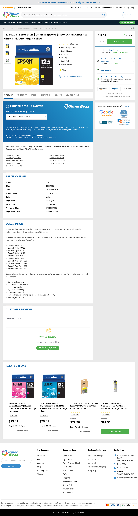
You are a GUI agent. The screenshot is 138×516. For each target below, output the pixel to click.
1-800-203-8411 (123, 464)
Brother (11, 22)
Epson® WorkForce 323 (14, 166)
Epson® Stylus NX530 (56, 155)
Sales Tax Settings (95, 456)
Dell (26, 22)
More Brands (60, 22)
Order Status (107, 7)
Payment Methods (70, 481)
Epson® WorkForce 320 (57, 160)
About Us (41, 456)
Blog (132, 7)
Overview (8, 95)
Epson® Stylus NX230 (56, 158)
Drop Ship (92, 470)
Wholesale (92, 463)
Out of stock (22, 430)
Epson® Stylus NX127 (13, 155)
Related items (72, 95)
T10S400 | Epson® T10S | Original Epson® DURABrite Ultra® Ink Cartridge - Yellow (114, 406)
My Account (114, 15)
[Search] (104, 15)
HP (5, 22)
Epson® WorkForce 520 (47, 28)
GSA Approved (94, 459)
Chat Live (126, 106)
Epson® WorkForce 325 (57, 163)
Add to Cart (115, 432)
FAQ (127, 7)
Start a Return (68, 470)
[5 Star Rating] (106, 113)
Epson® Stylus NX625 (13, 163)
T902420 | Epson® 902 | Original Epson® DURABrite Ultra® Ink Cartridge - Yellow (84, 406)
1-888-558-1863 (123, 468)
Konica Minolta (45, 22)
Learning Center (43, 470)
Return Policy (68, 485)
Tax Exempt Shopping (97, 467)
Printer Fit (21, 95)
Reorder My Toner (127, 22)
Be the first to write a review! (47, 348)
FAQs (65, 474)
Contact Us (119, 7)
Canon (20, 22)
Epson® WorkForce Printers (27, 28)
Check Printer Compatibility (72, 76)
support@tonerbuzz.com (127, 478)
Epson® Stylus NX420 (13, 158)
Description (45, 95)
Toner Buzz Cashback (91, 7)
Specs (33, 95)
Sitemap (40, 474)
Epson (33, 22)
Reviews (58, 95)
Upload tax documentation (122, 96)
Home (5, 28)
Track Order (67, 467)
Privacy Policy (68, 489)
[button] (123, 122)
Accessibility (68, 492)
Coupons (41, 463)
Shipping (66, 478)
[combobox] (64, 15)
